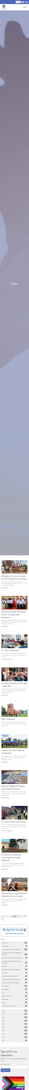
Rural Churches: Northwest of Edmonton (14, 958)
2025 (14, 1014)
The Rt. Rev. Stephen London (14, 1006)
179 (25, 916)
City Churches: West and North (14, 976)
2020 (14, 1030)
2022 (14, 1024)
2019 (14, 1034)
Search (18, 2)
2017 (14, 1040)
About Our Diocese (14, 996)
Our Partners (14, 986)
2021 (14, 1027)
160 (11, 916)
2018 (14, 1037)
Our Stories (14, 973)
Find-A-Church (14, 946)
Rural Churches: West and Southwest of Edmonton (14, 953)
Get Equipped (14, 989)
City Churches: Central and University (14, 949)
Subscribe (5, 1070)
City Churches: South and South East (14, 979)
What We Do (14, 943)
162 (19, 916)
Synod (14, 1002)
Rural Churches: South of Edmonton (14, 969)
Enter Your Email (5, 1064)
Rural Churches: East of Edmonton (14, 982)
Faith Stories (14, 999)
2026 (14, 1010)
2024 (14, 1017)
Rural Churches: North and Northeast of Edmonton (14, 962)
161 (15, 916)
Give (14, 992)
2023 (14, 1020)
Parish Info (14, 966)
